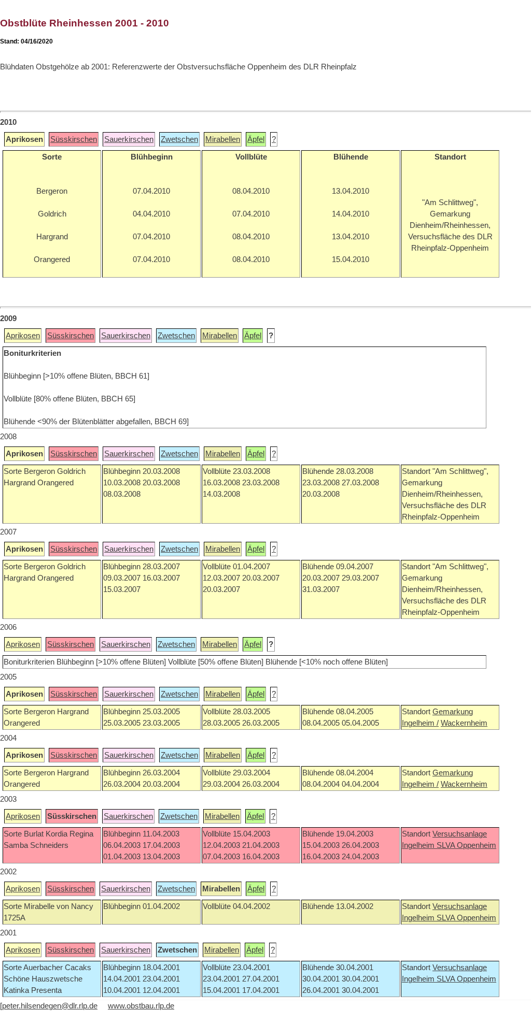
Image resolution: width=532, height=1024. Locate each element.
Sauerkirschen (128, 139)
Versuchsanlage (459, 834)
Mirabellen (222, 139)
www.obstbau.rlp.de (141, 1006)
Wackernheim (464, 723)
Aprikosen (23, 335)
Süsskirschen (73, 139)
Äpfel (255, 139)
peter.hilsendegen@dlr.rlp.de (49, 1006)
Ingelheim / (420, 723)
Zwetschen (179, 139)
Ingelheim (419, 845)
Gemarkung (452, 712)
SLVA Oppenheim (466, 845)
